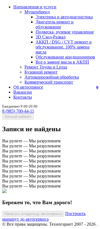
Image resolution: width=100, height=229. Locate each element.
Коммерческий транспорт (48, 82)
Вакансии (22, 92)
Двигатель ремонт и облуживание (55, 24)
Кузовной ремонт (41, 72)
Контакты (22, 97)
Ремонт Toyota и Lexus (45, 67)
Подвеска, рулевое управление (65, 32)
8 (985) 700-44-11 (18, 111)
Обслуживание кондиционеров (65, 57)
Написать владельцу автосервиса (33, 214)
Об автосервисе (28, 87)
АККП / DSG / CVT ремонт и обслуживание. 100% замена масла (64, 47)
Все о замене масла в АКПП (62, 62)
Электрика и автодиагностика (64, 16)
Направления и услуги (34, 6)
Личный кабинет (17, 116)
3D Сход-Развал (51, 37)
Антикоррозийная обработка (51, 77)
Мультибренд (37, 11)
